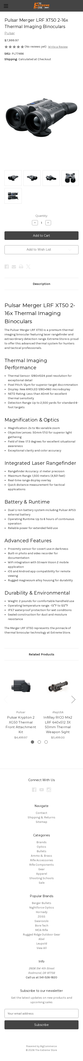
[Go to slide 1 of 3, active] (32, 742)
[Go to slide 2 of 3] (39, 742)
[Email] (14, 267)
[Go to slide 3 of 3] (46, 742)
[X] (28, 267)
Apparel (41, 874)
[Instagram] (49, 790)
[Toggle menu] (6, 6)
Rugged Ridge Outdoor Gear (41, 934)
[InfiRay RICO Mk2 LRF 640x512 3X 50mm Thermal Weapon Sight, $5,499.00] (57, 686)
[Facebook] (6, 267)
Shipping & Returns (41, 817)
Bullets (41, 851)
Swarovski (41, 921)
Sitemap (41, 822)
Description (41, 284)
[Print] (21, 267)
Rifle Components (41, 865)
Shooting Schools (41, 878)
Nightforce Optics (41, 907)
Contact (41, 813)
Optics (41, 847)
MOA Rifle (41, 930)
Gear (41, 869)
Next (73, 699)
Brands (41, 842)
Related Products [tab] (41, 654)
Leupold (41, 943)
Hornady (41, 912)
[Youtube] (41, 790)
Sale (41, 883)
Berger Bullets (41, 903)
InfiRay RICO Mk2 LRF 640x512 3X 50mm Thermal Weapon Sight (57, 724)
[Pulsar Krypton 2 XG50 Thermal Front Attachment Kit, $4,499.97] (20, 686)
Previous (5, 699)
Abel (41, 939)
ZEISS (41, 916)
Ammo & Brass (41, 856)
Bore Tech (41, 925)
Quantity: (41, 215)
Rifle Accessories (41, 860)
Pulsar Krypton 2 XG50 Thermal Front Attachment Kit (21, 724)
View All (42, 948)
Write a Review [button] (58, 47)
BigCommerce (48, 1046)
